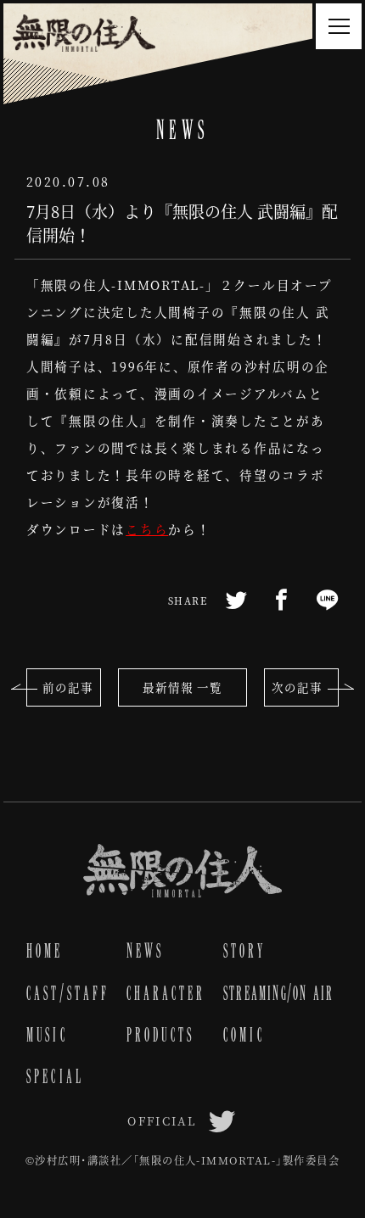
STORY (244, 951)
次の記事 (297, 687)
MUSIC (47, 1035)
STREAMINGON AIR (278, 993)
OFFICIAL (162, 1121)
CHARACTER (166, 993)
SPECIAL (55, 1076)
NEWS (145, 951)
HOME (45, 951)
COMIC (244, 1035)
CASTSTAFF (67, 993)
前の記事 (67, 687)
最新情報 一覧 (182, 687)
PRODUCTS (160, 1035)
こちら (147, 529)
